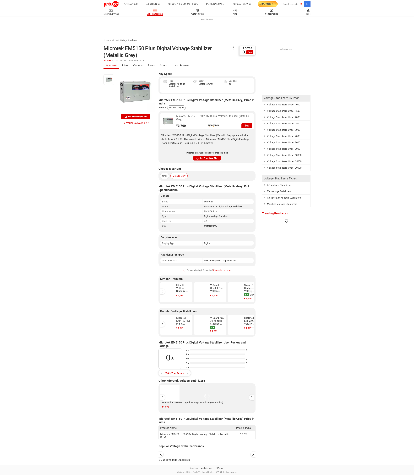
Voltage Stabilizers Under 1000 (283, 104)
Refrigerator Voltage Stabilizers (284, 197)
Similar (164, 65)
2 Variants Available (135, 123)
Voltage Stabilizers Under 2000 (283, 117)
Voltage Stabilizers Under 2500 (283, 123)
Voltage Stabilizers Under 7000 (283, 148)
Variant (162, 107)
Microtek (107, 60)
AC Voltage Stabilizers (279, 185)
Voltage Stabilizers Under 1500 (283, 110)
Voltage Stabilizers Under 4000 (283, 136)
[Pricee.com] (111, 4)
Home (106, 40)
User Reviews (181, 65)
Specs (151, 65)
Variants (138, 65)
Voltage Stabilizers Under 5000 (283, 142)
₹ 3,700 (247, 48)
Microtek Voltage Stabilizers (124, 40)
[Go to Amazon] (168, 120)
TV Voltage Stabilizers (279, 191)
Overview (111, 65)
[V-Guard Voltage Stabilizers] (207, 453)
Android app (206, 468)
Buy (250, 52)
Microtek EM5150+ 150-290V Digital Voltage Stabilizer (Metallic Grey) (212, 117)
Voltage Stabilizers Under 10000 (284, 155)
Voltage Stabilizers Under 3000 (283, 129)
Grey (164, 176)
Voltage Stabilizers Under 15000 (284, 161)
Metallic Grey (179, 176)
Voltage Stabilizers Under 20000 (284, 167)
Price (125, 65)
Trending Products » (275, 213)
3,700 (181, 126)
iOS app (219, 468)
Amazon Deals (267, 4)
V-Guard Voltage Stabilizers (174, 459)
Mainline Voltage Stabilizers (282, 204)
